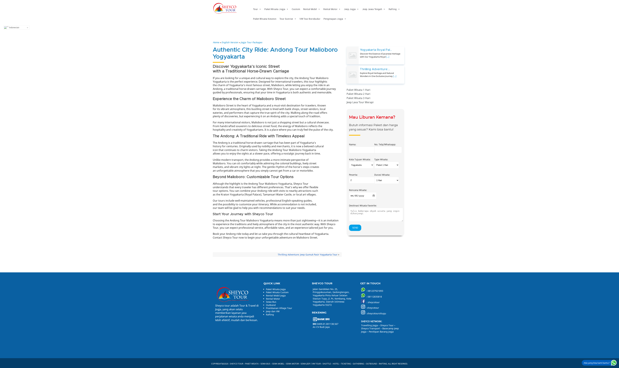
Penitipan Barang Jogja (381, 331)
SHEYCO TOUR (236, 363)
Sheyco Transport (370, 328)
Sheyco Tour (386, 325)
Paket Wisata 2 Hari (358, 94)
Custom (296, 9)
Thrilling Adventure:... (375, 69)
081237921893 (375, 290)
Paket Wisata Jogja (274, 9)
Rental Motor (330, 9)
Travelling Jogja (369, 325)
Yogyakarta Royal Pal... (376, 50)
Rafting (393, 9)
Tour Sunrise (286, 18)
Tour (255, 9)
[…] (387, 56)
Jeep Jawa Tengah (372, 9)
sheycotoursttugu (376, 313)
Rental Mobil (310, 9)
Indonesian (13, 27)
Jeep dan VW (273, 311)
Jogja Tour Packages (251, 42)
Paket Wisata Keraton (264, 18)
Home (216, 42)
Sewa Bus (271, 301)
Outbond (271, 305)
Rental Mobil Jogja (276, 295)
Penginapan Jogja (333, 18)
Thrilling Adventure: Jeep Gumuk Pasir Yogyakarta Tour (307, 254)
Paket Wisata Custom (277, 292)
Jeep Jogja (350, 9)
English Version (229, 42)
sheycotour (374, 302)
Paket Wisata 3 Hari (358, 98)
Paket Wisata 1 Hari (358, 90)
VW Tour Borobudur (310, 18)
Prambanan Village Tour (279, 308)
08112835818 (375, 296)
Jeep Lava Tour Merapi (360, 102)
